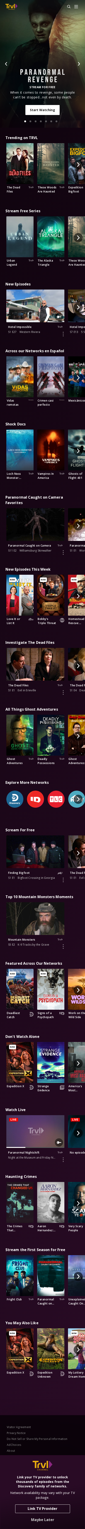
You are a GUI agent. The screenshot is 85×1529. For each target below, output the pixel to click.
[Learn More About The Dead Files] (63, 692)
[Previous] (6, 63)
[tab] (25, 121)
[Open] (76, 7)
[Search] (66, 7)
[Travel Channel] (11, 7)
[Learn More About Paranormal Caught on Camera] (63, 552)
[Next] (78, 63)
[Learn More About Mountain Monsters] (63, 947)
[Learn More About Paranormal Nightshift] (63, 1160)
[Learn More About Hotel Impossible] (63, 334)
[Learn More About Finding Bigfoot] (63, 880)
